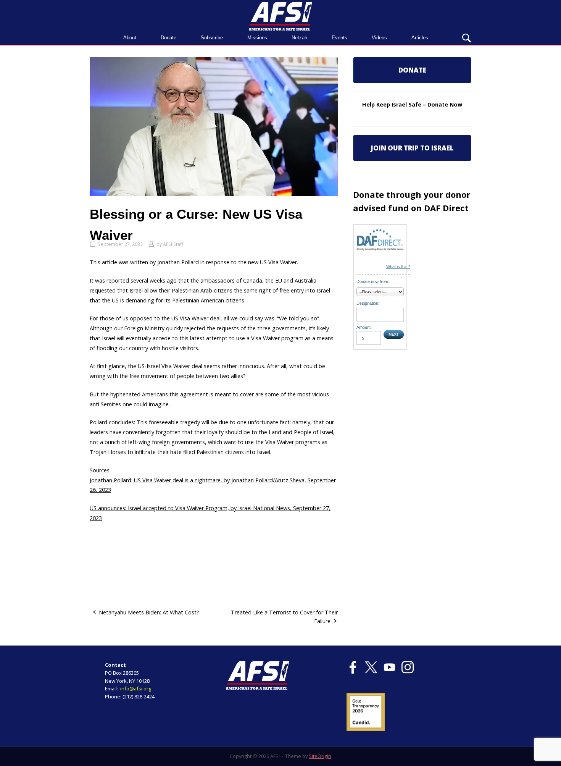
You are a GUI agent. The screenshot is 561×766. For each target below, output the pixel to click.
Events (339, 37)
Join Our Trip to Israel (412, 148)
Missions (257, 37)
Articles (419, 37)
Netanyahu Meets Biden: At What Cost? (149, 612)
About (129, 37)
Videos (379, 37)
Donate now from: (372, 281)
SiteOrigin (320, 756)
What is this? (398, 266)
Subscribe (212, 37)
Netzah (299, 37)
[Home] (280, 15)
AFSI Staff (173, 244)
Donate (168, 37)
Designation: (367, 303)
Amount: (364, 327)
